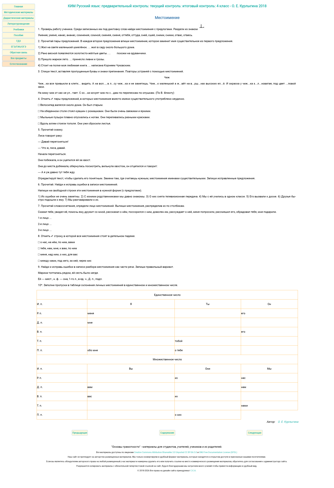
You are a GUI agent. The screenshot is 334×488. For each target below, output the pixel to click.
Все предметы (18, 58)
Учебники (18, 29)
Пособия (18, 35)
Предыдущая (79, 432)
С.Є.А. (193, 470)
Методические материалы (18, 12)
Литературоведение (18, 23)
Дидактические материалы (18, 18)
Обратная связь (18, 52)
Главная (18, 6)
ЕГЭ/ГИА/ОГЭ (18, 46)
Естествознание (18, 64)
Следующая (254, 432)
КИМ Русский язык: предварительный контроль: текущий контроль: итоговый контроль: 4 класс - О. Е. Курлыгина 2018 (167, 6)
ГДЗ (18, 41)
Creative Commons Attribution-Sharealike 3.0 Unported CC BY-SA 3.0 (165, 452)
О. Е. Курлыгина (288, 421)
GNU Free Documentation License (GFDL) (218, 452)
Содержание (167, 432)
